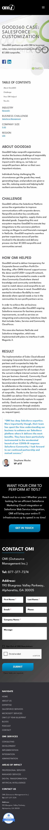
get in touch (24, 528)
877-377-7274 (18, 572)
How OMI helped (10, 97)
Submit (17, 667)
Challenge (7, 92)
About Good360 (10, 88)
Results (6, 101)
